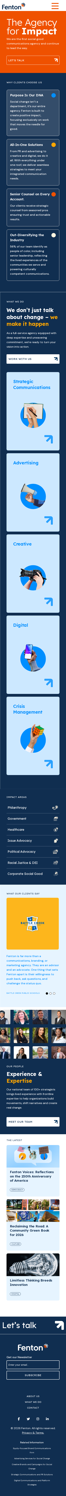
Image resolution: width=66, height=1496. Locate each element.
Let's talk (16, 60)
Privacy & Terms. (33, 1433)
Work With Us (20, 358)
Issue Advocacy (20, 841)
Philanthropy (17, 808)
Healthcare (16, 830)
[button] (47, 993)
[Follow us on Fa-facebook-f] (18, 1419)
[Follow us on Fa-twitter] (28, 1419)
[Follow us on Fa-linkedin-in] (47, 1419)
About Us (33, 1396)
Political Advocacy (21, 852)
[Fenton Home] (13, 6)
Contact (33, 1407)
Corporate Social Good (25, 874)
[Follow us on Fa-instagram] (37, 1419)
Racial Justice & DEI (23, 863)
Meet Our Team (20, 1121)
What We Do (33, 1402)
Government (17, 819)
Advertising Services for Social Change (32, 1458)
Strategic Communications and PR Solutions (32, 1474)
